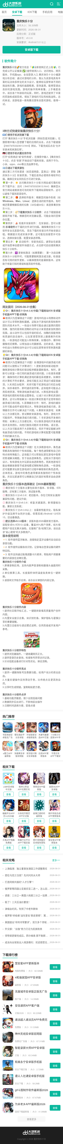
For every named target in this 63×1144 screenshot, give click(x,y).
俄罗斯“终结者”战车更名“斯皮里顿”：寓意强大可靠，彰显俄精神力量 (27, 915)
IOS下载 (32, 12)
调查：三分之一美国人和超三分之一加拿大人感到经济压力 (27, 895)
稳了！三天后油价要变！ (18, 902)
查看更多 (31, 1119)
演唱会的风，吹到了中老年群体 (21, 908)
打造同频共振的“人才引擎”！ (20, 882)
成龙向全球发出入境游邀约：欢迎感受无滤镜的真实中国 (27, 942)
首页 (4, 12)
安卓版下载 (31, 49)
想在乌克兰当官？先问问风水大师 (22, 875)
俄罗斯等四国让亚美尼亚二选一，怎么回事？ (27, 888)
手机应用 (47, 12)
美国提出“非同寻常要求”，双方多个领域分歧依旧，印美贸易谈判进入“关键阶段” (27, 922)
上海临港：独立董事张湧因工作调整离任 (26, 868)
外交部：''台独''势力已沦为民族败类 (23, 928)
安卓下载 (17, 12)
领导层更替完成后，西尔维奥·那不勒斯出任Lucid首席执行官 (27, 935)
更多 (54, 860)
